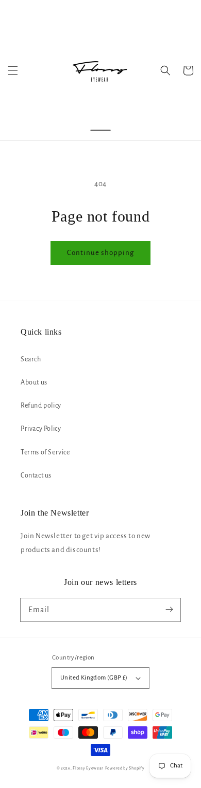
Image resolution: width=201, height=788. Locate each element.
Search (31, 359)
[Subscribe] (169, 609)
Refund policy (41, 405)
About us (34, 382)
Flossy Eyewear (88, 768)
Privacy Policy (41, 428)
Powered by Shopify (125, 768)
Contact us (36, 475)
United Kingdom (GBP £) (94, 677)
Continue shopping (100, 252)
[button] (13, 70)
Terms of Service (45, 452)
